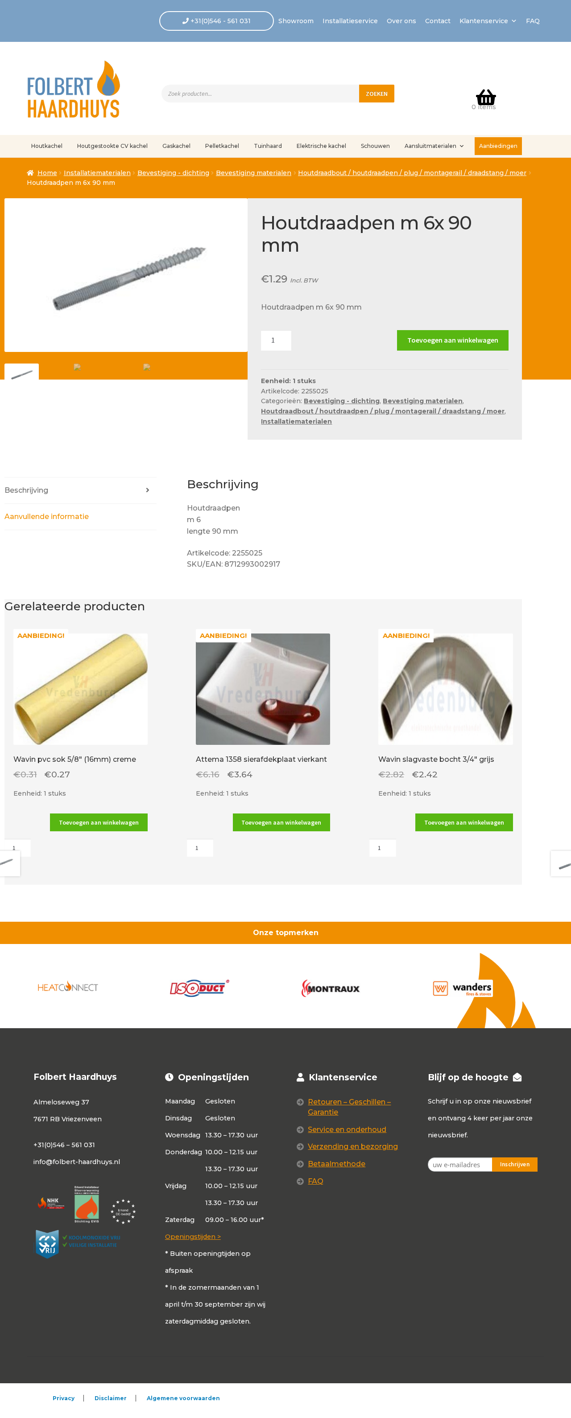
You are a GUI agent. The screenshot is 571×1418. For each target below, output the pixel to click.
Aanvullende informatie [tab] (46, 516)
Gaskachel (176, 146)
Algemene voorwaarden (183, 1398)
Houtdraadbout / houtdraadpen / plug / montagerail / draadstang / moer (412, 173)
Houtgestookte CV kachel (112, 146)
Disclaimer (111, 1398)
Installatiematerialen (97, 173)
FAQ (533, 21)
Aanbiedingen (498, 146)
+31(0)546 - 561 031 (220, 21)
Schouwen (375, 146)
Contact (438, 21)
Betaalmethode (336, 1164)
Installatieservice (350, 21)
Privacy (63, 1398)
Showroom (296, 21)
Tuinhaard (268, 146)
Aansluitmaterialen (430, 146)
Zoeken (377, 94)
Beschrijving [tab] (26, 490)
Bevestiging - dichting (173, 173)
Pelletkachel (222, 146)
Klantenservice (483, 21)
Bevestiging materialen (253, 173)
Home (47, 173)
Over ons (401, 21)
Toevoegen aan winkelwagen (452, 339)
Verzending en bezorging (353, 1146)
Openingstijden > (193, 1237)
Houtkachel (46, 146)
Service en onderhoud (347, 1129)
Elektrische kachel (321, 146)
